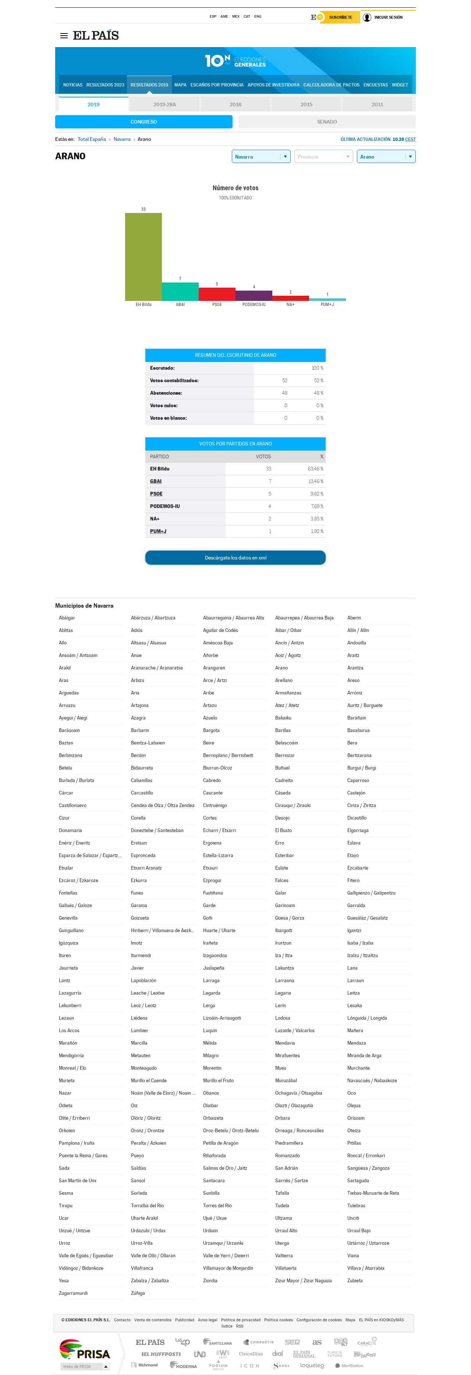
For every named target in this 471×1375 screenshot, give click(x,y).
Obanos (211, 1093)
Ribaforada (214, 1155)
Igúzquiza (68, 943)
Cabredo (212, 780)
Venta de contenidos (152, 1320)
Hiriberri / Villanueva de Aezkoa (163, 930)
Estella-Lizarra (218, 855)
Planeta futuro (332, 1353)
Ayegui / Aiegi (73, 718)
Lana (352, 968)
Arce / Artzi (215, 680)
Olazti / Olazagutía (294, 1105)
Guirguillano (71, 930)
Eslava (354, 843)
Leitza (353, 993)
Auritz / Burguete (365, 705)
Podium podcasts (218, 1364)
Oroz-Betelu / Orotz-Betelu (231, 1130)
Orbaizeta (213, 1118)
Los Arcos (69, 1030)
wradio (221, 1353)
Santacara (214, 1180)
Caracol (365, 1342)
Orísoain (356, 1118)
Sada (64, 1168)
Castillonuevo (72, 805)
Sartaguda (358, 1180)
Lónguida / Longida (367, 1018)
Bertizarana (359, 755)
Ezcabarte (357, 868)
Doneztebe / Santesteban (157, 830)
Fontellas (68, 893)
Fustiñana (213, 893)
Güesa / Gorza (289, 918)
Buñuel (282, 768)
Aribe (208, 693)
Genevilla (68, 918)
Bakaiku (283, 718)
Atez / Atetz (287, 705)
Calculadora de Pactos (332, 85)
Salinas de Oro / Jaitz (225, 1168)
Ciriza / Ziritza (361, 805)
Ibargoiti (283, 930)
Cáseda (283, 793)
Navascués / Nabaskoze (372, 1080)
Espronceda (143, 855)
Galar (280, 893)
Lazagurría (70, 993)
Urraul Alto (286, 1230)
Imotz (136, 943)
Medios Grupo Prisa (84, 1366)
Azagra (138, 718)
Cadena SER (290, 1342)
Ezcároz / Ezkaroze (78, 880)
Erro (279, 843)
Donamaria (70, 830)
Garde (209, 905)
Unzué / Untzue (74, 1230)
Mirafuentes (287, 1055)
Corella (138, 818)
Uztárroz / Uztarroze (368, 1243)
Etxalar (66, 868)
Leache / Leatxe (147, 993)
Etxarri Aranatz (146, 868)
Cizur (64, 818)
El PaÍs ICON (249, 1364)
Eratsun (139, 843)
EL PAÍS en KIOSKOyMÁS (381, 1320)
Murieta (67, 1080)
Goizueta (140, 918)
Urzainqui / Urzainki (223, 1243)
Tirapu (65, 1205)
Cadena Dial (278, 1353)
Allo (63, 643)
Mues (280, 1068)
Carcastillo (142, 793)
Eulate (281, 868)
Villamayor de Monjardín (228, 1268)
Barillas (283, 730)
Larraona (284, 980)
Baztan (66, 743)
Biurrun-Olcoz (217, 768)
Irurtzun (283, 943)
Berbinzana (70, 755)
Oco (351, 1093)
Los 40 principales (185, 1342)
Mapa (180, 85)
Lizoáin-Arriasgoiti (222, 1018)
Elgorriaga (358, 830)
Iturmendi (141, 955)
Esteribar (284, 855)
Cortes (210, 818)
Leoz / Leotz (143, 1005)
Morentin (212, 1068)
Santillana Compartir (258, 1342)
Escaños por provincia (217, 85)
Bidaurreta (142, 768)
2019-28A (164, 104)
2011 (377, 104)
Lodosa (282, 1018)
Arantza (355, 668)
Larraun (355, 980)
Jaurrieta (68, 968)
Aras (63, 680)
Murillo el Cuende (149, 1080)
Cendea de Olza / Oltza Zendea (163, 805)
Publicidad (184, 1320)
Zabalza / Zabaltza (150, 1280)
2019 (93, 104)
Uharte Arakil (144, 1218)
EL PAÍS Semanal (305, 1353)
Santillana (219, 1342)
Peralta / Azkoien (148, 1143)
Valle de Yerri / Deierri (226, 1255)
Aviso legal (207, 1320)
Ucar (64, 1218)
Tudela (282, 1205)
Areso (353, 680)
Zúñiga (138, 1293)
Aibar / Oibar (288, 630)
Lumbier (139, 1030)
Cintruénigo (215, 805)
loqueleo (312, 1364)
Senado (327, 122)
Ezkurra (139, 880)
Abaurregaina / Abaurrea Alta (233, 618)
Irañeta (210, 943)
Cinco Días (249, 1353)
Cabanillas (141, 780)
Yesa (64, 1280)
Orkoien (67, 1130)
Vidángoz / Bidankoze (81, 1268)
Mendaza (356, 1043)
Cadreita (284, 780)
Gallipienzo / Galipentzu (371, 893)
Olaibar (210, 1105)
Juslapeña (213, 968)
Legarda (211, 993)
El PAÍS (150, 1342)
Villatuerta (286, 1268)
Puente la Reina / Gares (83, 1155)
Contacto (122, 1320)
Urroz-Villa (142, 1243)
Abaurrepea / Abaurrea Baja (304, 618)
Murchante (358, 1068)
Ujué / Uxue (215, 1218)
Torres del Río (217, 1205)
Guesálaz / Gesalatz (367, 918)
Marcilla (139, 1043)
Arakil (65, 668)
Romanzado (287, 1155)
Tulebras (356, 1205)
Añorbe (210, 655)
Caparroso (358, 780)
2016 (235, 104)
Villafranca (142, 1268)
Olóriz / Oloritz (146, 1118)
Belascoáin (286, 743)
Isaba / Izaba (360, 943)
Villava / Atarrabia (366, 1268)
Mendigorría (71, 1055)
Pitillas (354, 1143)
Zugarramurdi (73, 1293)
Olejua (354, 1105)
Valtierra (284, 1255)
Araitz (353, 655)
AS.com (314, 1342)
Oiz (134, 1105)
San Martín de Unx (77, 1180)
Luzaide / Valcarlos (295, 1030)
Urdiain (210, 1230)
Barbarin (140, 730)
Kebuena (358, 1353)
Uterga (282, 1243)
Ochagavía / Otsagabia (298, 1093)
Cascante (213, 793)
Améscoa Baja (218, 643)
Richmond (145, 1364)
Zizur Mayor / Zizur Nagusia (303, 1280)
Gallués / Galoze (75, 905)
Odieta (65, 1105)
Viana (353, 1255)
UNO (200, 1353)
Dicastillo (356, 818)
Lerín (280, 1005)
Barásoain (69, 730)
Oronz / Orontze (147, 1130)
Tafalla (282, 1193)
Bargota (211, 730)
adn (338, 1342)
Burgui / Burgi (361, 768)
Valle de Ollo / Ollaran (153, 1255)
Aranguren (214, 668)
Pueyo (137, 1155)
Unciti (353, 1218)
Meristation (348, 1364)
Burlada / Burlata (76, 780)
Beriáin (138, 755)
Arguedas (69, 693)
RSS (239, 1326)
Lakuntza (284, 968)
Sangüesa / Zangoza (368, 1168)
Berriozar (285, 755)
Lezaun (66, 1018)
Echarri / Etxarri (219, 830)
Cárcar (66, 793)
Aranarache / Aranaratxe (157, 668)
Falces (281, 880)
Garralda (356, 905)
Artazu (210, 705)
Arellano (284, 680)
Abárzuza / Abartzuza (153, 618)
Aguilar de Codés (220, 630)
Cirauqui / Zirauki (293, 805)
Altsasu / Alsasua (148, 643)
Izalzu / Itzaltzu (362, 955)
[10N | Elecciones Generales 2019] (235, 61)
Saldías (138, 1168)
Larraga (211, 980)
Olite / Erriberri (74, 1118)
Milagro (211, 1055)
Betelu (65, 768)
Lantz (64, 980)
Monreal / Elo (72, 1068)
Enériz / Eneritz (74, 843)
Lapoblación (143, 980)
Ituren (65, 955)
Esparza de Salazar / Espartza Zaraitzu (91, 855)
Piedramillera (289, 1143)
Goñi (207, 918)
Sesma (66, 1193)
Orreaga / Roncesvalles (299, 1130)
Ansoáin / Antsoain (78, 655)
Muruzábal (286, 1080)
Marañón (68, 1043)
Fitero (353, 880)
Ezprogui (212, 880)
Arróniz (354, 693)
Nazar (65, 1093)
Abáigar (67, 618)
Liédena (139, 1018)
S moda (280, 1364)
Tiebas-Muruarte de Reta (373, 1193)
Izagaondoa (215, 955)
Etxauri (210, 868)
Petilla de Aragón (220, 1143)
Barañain (356, 718)
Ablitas (66, 630)
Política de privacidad (241, 1320)
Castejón (356, 793)
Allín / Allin (358, 630)
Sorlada (139, 1193)
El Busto (283, 830)
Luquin (210, 1030)
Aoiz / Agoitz (288, 655)
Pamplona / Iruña (77, 1143)
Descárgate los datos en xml (235, 558)
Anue (136, 655)
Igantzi (354, 930)
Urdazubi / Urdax (148, 1230)
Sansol (138, 1180)
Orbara (282, 1118)
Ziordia (210, 1280)
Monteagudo (144, 1068)
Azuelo (210, 718)
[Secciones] (64, 35)
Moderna (181, 1364)
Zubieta (355, 1280)
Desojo (282, 818)
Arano (281, 668)
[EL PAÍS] (97, 35)
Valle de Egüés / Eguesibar (86, 1255)
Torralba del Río (147, 1205)
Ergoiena (212, 843)
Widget (400, 85)
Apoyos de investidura (274, 85)
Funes (137, 893)
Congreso (144, 122)
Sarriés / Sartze (291, 1180)
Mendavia (285, 1043)
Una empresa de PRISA (84, 1348)
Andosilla (356, 643)
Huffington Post (160, 1353)
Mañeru (355, 1030)
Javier (137, 968)
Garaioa (139, 905)
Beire (208, 743)
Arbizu (137, 680)
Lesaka (354, 1005)
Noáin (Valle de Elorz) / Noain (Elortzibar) (163, 1093)
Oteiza (354, 1130)
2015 (306, 104)
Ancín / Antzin (289, 643)
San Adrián (286, 1168)
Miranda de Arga (364, 1055)
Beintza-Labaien (148, 743)
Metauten (140, 1055)
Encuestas (376, 85)
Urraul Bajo (359, 1230)
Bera (352, 743)
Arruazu (67, 705)
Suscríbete (341, 17)
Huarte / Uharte (219, 930)
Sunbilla (211, 1193)
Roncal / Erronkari (366, 1155)
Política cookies (278, 1320)
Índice (227, 1326)
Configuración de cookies (319, 1320)
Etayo (353, 855)
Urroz (64, 1243)
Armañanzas (288, 693)
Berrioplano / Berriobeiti (228, 755)
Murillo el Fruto (218, 1080)
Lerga (209, 1005)
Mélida (210, 1043)
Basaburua (358, 730)
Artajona (140, 705)
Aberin (354, 618)
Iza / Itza (284, 955)
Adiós (136, 630)
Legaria (283, 993)
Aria (135, 693)
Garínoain (285, 905)
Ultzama (283, 1218)
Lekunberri (70, 1005)
